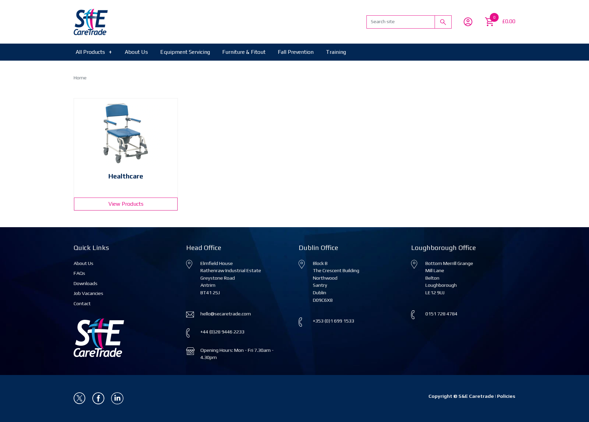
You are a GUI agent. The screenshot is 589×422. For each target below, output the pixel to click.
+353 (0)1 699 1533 (333, 321)
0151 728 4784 (441, 313)
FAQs (79, 273)
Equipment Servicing (185, 52)
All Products (94, 52)
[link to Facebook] (99, 398)
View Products (126, 204)
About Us (136, 52)
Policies (506, 396)
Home (80, 77)
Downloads (85, 283)
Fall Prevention (296, 52)
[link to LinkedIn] (117, 398)
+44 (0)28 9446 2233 (222, 331)
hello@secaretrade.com (225, 313)
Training (336, 52)
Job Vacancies (88, 293)
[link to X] (80, 398)
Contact (82, 303)
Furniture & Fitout (244, 52)
